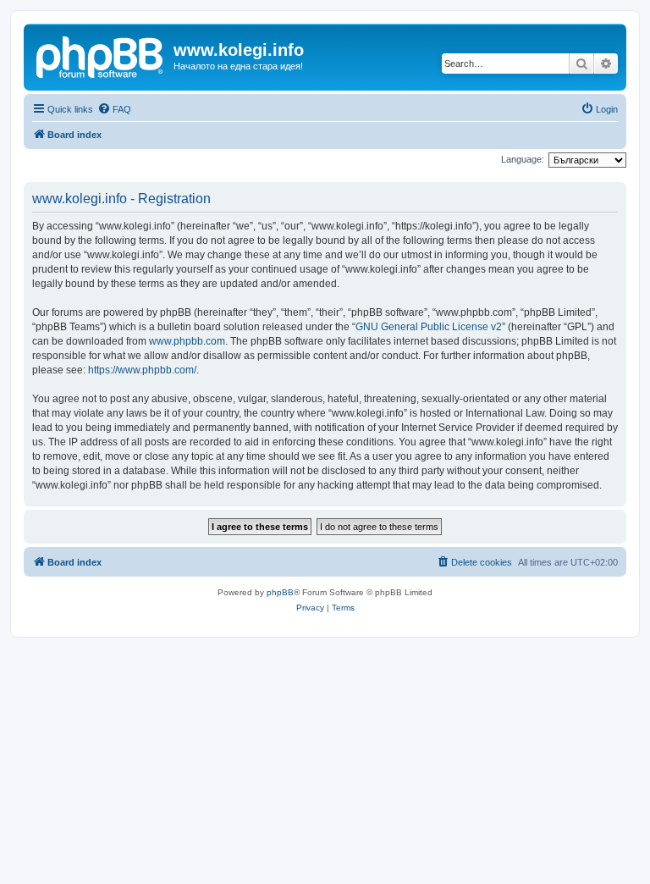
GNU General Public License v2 (428, 327)
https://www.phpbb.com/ (142, 370)
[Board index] (101, 55)
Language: (522, 159)
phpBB (280, 592)
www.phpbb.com (187, 341)
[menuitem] (114, 109)
